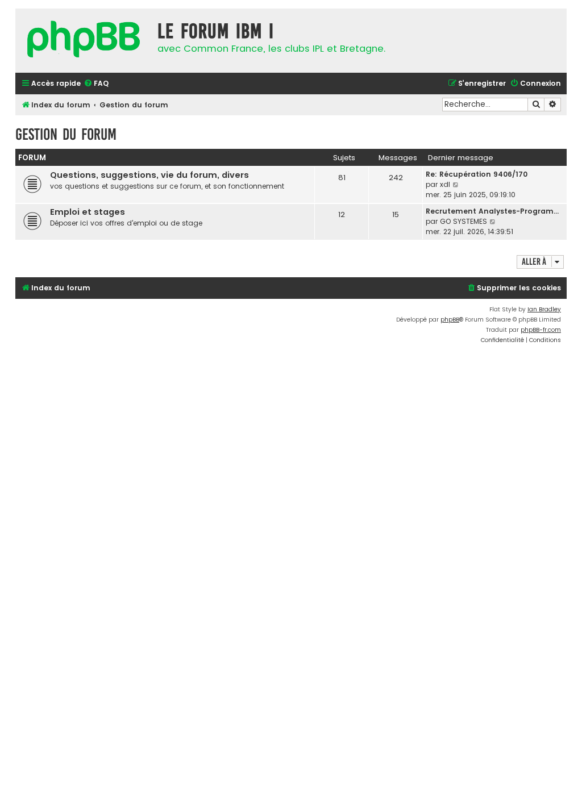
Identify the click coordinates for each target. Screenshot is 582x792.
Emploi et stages (87, 212)
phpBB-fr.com (541, 330)
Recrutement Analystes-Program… (492, 211)
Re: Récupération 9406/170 (476, 174)
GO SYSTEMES (463, 221)
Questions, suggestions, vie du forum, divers (149, 175)
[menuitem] (96, 83)
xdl (445, 184)
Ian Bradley (544, 309)
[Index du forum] (83, 40)
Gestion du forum (66, 134)
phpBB (449, 319)
